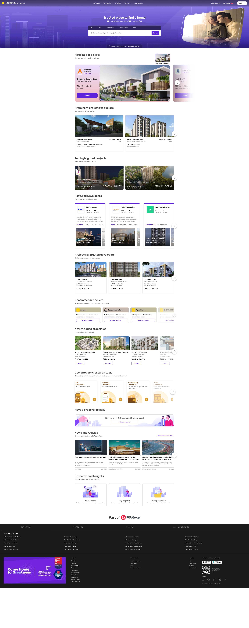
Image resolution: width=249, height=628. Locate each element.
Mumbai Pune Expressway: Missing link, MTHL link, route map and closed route (157, 458)
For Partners (74, 565)
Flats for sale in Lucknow (11, 543)
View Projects (88, 73)
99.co (131, 565)
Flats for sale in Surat (70, 546)
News (190, 561)
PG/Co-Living (124, 27)
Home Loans (192, 563)
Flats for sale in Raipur (130, 540)
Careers (73, 561)
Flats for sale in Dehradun (131, 536)
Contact (87, 95)
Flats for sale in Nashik (191, 549)
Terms (73, 568)
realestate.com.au (135, 561)
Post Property (228, 3)
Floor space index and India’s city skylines (90, 457)
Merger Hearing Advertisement (75, 580)
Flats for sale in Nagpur (70, 543)
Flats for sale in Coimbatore (72, 540)
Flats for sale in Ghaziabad (11, 540)
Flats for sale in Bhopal (191, 540)
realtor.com (133, 563)
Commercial (110, 27)
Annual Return (75, 570)
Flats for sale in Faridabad (11, 549)
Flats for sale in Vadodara (71, 549)
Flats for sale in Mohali (70, 536)
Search (155, 33)
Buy (92, 27)
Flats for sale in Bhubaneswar (132, 549)
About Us (73, 563)
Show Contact (88, 320)
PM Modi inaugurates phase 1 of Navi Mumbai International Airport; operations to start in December (124, 458)
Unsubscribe (74, 577)
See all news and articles (165, 435)
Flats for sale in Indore (10, 546)
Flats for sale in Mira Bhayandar (194, 543)
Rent (100, 27)
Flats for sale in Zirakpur (192, 536)
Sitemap (191, 565)
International (192, 568)
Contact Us (74, 575)
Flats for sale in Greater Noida (12, 536)
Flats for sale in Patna (191, 546)
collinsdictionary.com (136, 568)
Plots (135, 27)
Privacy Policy (75, 572)
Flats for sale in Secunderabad (133, 546)
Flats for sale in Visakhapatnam (133, 543)
